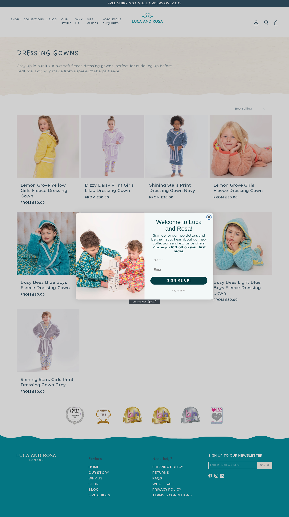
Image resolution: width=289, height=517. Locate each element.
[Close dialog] (209, 217)
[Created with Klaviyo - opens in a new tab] (144, 302)
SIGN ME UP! (179, 280)
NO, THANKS (179, 291)
